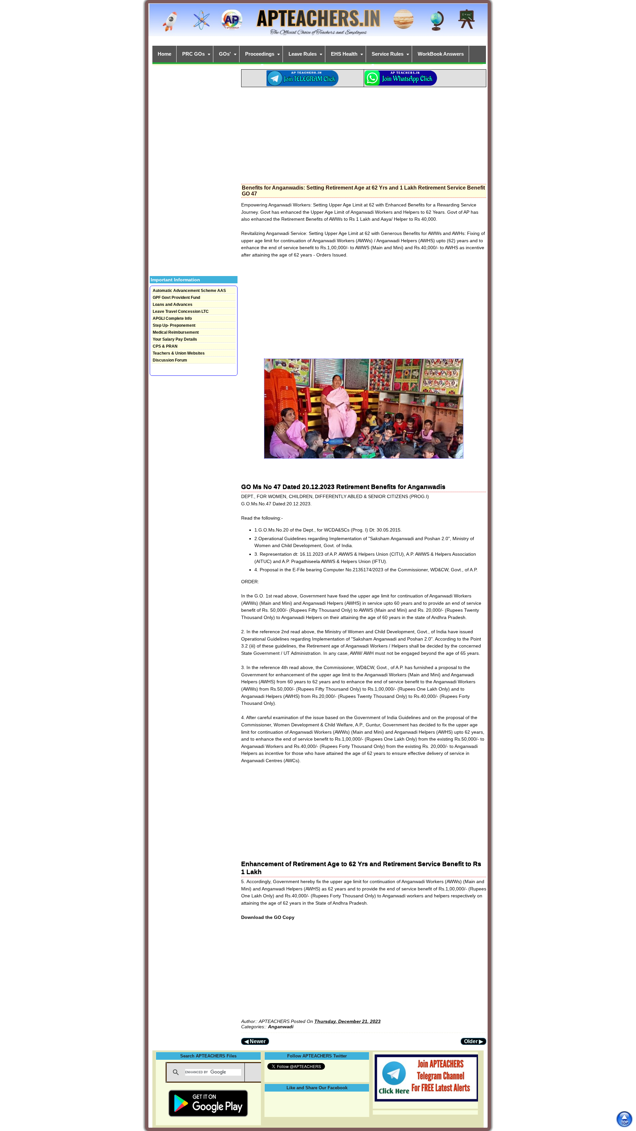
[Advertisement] (363, 133)
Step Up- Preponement (174, 325)
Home (164, 54)
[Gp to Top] (624, 1119)
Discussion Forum (170, 360)
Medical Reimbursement (176, 332)
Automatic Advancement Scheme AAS (189, 290)
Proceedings (259, 54)
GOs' (225, 54)
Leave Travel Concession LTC (181, 311)
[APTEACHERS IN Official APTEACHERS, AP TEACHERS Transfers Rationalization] (318, 23)
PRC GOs (193, 54)
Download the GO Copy (267, 917)
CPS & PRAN (165, 346)
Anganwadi (280, 1026)
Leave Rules (303, 54)
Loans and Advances (172, 304)
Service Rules (387, 54)
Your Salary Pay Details (175, 339)
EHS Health (344, 54)
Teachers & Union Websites (179, 353)
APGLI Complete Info (172, 318)
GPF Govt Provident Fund (176, 297)
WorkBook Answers (441, 54)
